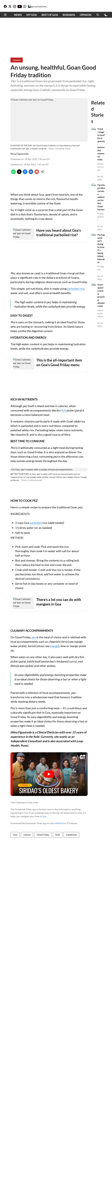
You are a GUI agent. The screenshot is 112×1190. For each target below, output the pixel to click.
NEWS (18, 14)
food (57, 834)
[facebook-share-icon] (25, 173)
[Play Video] (49, 774)
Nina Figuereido (19, 153)
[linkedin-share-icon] (31, 173)
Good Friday (43, 834)
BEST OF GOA (50, 14)
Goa (44, 816)
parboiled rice (75, 288)
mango (54, 646)
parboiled (36, 522)
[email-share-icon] (36, 173)
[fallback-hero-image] (93, 128)
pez (34, 637)
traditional (71, 834)
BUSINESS (69, 14)
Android (59, 823)
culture (26, 834)
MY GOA (31, 14)
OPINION (85, 14)
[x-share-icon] (19, 173)
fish (63, 410)
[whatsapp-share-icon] (13, 173)
